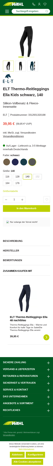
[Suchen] (47, 11)
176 (17, 183)
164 (7, 183)
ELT (5, 115)
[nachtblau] (15, 162)
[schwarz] (32, 162)
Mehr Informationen (26, 449)
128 (17, 176)
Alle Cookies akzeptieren (27, 462)
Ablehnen (17, 454)
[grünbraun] (6, 162)
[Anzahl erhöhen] (22, 199)
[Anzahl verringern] (6, 199)
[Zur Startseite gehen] (13, 4)
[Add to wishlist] (46, 199)
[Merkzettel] (45, 4)
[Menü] (7, 11)
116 (7, 176)
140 (27, 176)
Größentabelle (10, 191)
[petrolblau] (23, 162)
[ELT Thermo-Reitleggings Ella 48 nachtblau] (24, 298)
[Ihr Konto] (39, 4)
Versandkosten (9, 435)
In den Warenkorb (26, 208)
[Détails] (46, 337)
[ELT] (8, 79)
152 (37, 176)
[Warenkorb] (49, 4)
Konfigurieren (35, 454)
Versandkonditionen (13, 136)
